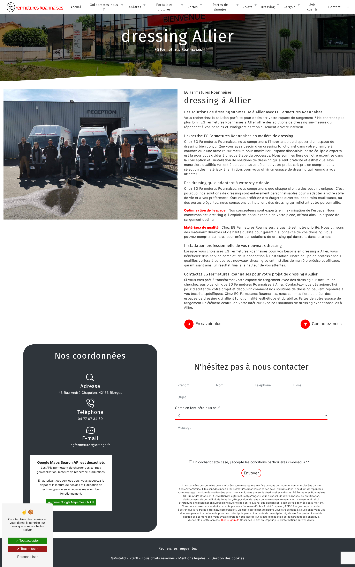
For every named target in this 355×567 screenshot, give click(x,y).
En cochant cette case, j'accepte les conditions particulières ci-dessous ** (251, 462)
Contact (334, 7)
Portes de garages (220, 7)
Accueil (76, 7)
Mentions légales (191, 558)
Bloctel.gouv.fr (230, 520)
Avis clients (312, 7)
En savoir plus (208, 323)
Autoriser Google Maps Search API (71, 502)
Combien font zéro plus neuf (197, 408)
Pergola (289, 7)
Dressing (268, 7)
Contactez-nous (327, 323)
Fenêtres (134, 7)
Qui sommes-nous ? (104, 7)
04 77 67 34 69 (90, 419)
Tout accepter (28, 540)
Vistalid (120, 558)
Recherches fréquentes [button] (177, 548)
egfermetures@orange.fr (90, 445)
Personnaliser (27, 557)
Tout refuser (29, 549)
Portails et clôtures (164, 7)
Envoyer (251, 473)
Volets (247, 7)
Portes (192, 7)
